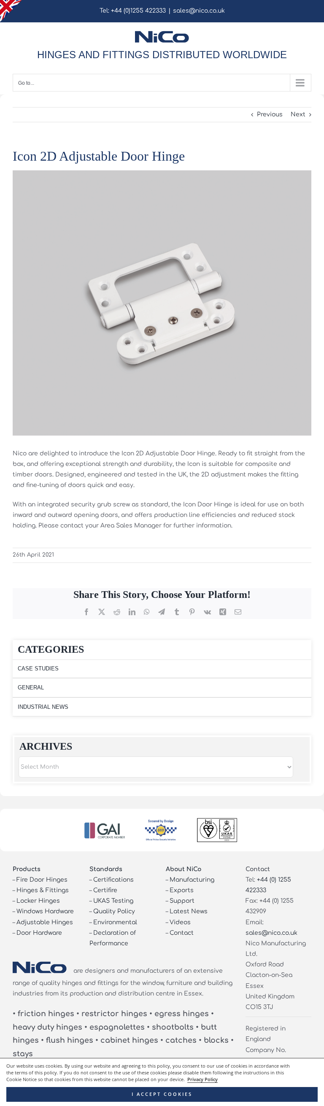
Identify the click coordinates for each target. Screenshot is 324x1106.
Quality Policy (114, 911)
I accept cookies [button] (162, 1094)
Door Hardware (39, 933)
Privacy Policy (202, 1079)
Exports (182, 890)
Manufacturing (192, 880)
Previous (270, 114)
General (31, 687)
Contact (182, 933)
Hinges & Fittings (42, 890)
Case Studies (38, 668)
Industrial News (43, 707)
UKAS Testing (113, 901)
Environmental (115, 922)
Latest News (189, 911)
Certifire (105, 890)
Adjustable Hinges (44, 922)
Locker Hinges (38, 901)
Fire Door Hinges (42, 880)
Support (182, 901)
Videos (180, 922)
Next (298, 114)
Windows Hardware (45, 911)
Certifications (113, 880)
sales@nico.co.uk (199, 11)
